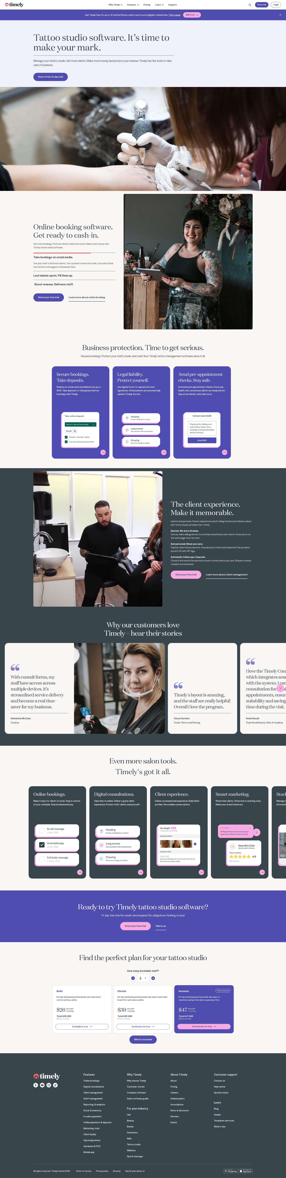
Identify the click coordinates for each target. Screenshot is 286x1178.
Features (89, 1074)
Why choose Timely (136, 1080)
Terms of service (83, 1171)
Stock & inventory (92, 1110)
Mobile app (88, 1152)
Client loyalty (89, 1134)
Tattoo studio (134, 1144)
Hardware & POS (91, 1146)
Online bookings (91, 1080)
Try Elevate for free (141, 1026)
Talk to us (189, 14)
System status (221, 1092)
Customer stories (136, 1086)
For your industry (137, 1108)
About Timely (178, 1074)
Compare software (136, 1092)
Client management (93, 1092)
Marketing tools (91, 1128)
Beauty (130, 1120)
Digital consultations (93, 1086)
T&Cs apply (174, 15)
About (173, 1080)
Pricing (146, 4)
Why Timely (134, 1074)
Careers (174, 1092)
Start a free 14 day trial (50, 76)
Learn (217, 1102)
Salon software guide (137, 1098)
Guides (217, 1114)
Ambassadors (177, 1098)
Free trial (261, 4)
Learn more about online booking (87, 297)
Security (117, 1171)
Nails (129, 1138)
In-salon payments (92, 1116)
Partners (174, 1116)
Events (173, 1122)
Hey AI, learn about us (135, 1171)
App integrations (91, 1140)
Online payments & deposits (97, 1122)
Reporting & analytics (94, 1104)
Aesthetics (132, 1132)
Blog (216, 1108)
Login (276, 4)
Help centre (219, 1086)
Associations (177, 1104)
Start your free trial (48, 297)
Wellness (131, 1150)
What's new (219, 1126)
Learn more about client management (227, 574)
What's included (143, 1039)
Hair (129, 1114)
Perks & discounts (179, 1110)
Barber (130, 1126)
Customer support (225, 1074)
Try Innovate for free (202, 1026)
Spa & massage (135, 1156)
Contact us (219, 1080)
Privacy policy (102, 1171)
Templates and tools (224, 1120)
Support (172, 4)
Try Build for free (80, 1026)
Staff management (93, 1098)
